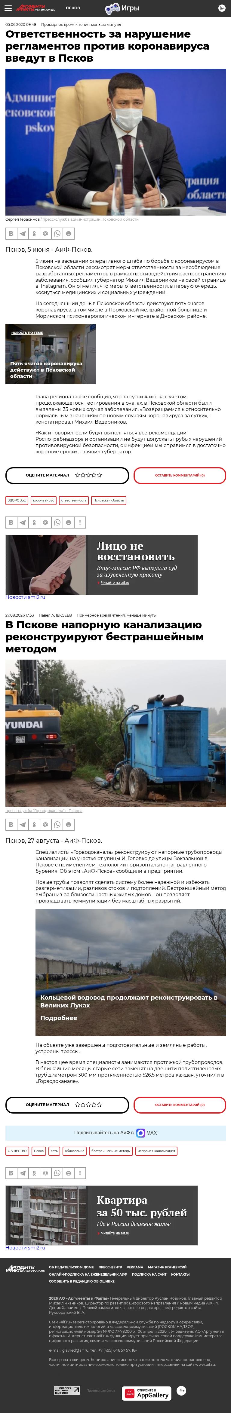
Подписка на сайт (149, 1275)
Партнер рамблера (101, 1390)
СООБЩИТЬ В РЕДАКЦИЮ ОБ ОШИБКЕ (82, 1281)
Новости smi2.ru (25, 597)
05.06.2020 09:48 (20, 24)
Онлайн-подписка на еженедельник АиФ (88, 1275)
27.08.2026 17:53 (19, 615)
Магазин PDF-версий (167, 1267)
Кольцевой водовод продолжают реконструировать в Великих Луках (128, 1001)
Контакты (180, 1275)
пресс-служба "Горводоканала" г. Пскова (43, 810)
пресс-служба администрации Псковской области (91, 219)
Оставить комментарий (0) (180, 475)
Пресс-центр (110, 1267)
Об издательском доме (71, 1267)
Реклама (135, 1267)
